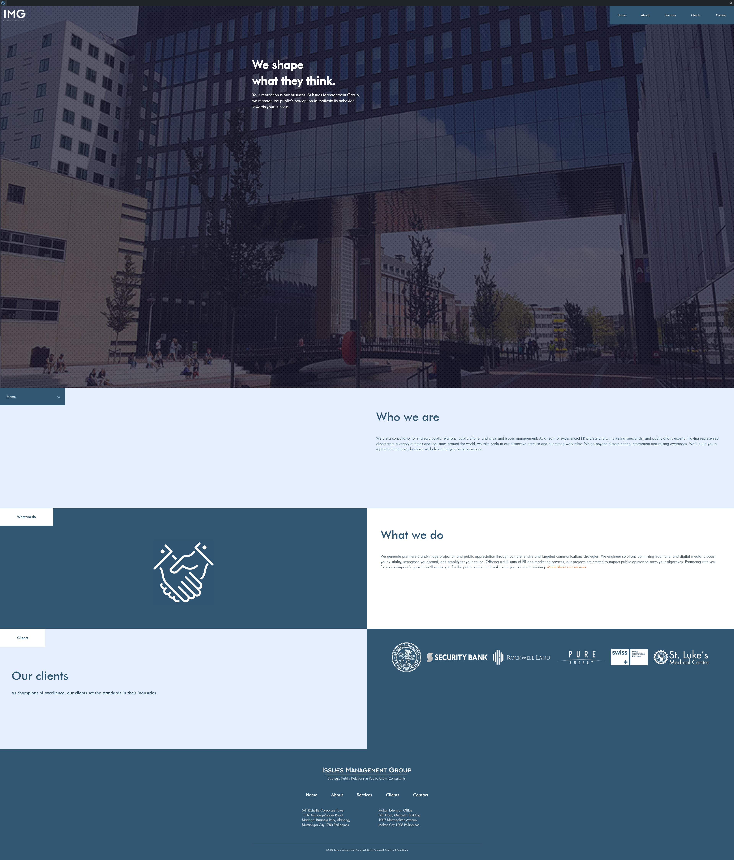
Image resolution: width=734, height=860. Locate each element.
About (645, 15)
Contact (721, 15)
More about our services (566, 567)
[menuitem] (3, 3)
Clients (696, 15)
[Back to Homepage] (14, 15)
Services (670, 15)
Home (621, 15)
